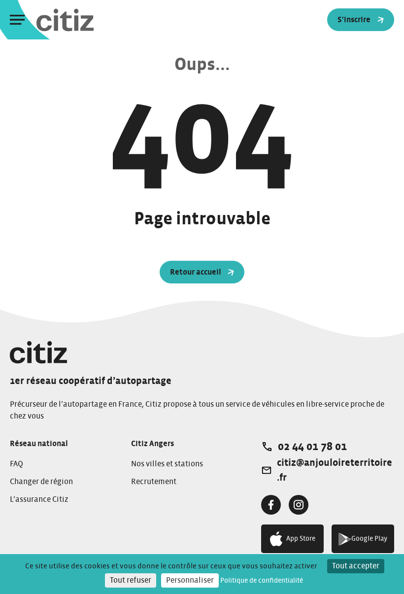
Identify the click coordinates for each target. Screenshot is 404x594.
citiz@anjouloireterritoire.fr (334, 470)
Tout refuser (130, 580)
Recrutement (153, 482)
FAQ (16, 464)
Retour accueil (195, 272)
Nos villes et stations (167, 464)
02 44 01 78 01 (312, 447)
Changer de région (41, 482)
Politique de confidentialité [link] (261, 580)
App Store (300, 538)
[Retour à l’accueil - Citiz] (84, 20)
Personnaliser (190, 580)
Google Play (369, 538)
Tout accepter (355, 566)
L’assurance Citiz (39, 499)
